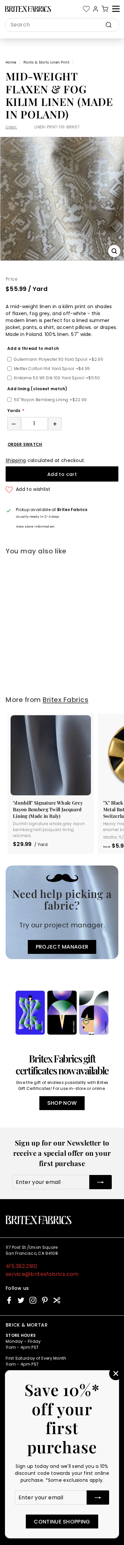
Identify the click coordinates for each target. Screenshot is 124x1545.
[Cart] (105, 9)
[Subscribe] (98, 1497)
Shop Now (62, 1103)
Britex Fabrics (65, 699)
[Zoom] (114, 251)
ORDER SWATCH (25, 444)
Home (11, 62)
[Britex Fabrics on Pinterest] (44, 1300)
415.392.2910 (21, 1266)
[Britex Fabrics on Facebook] (9, 1300)
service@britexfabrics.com (42, 1274)
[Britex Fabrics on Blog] (56, 1300)
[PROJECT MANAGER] (62, 912)
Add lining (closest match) (37, 389)
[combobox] (62, 25)
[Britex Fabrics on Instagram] (32, 1300)
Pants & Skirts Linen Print (46, 62)
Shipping (16, 460)
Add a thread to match (33, 348)
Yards (14, 410)
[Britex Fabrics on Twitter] (21, 1300)
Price (12, 279)
